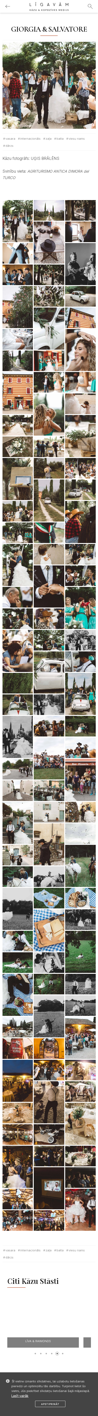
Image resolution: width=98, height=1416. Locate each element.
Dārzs (9, 145)
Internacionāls (30, 138)
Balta (60, 138)
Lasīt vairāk (19, 1396)
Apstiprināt (50, 1404)
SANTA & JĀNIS (50, 1341)
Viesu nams (77, 138)
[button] (35, 1353)
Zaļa (49, 138)
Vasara (10, 138)
